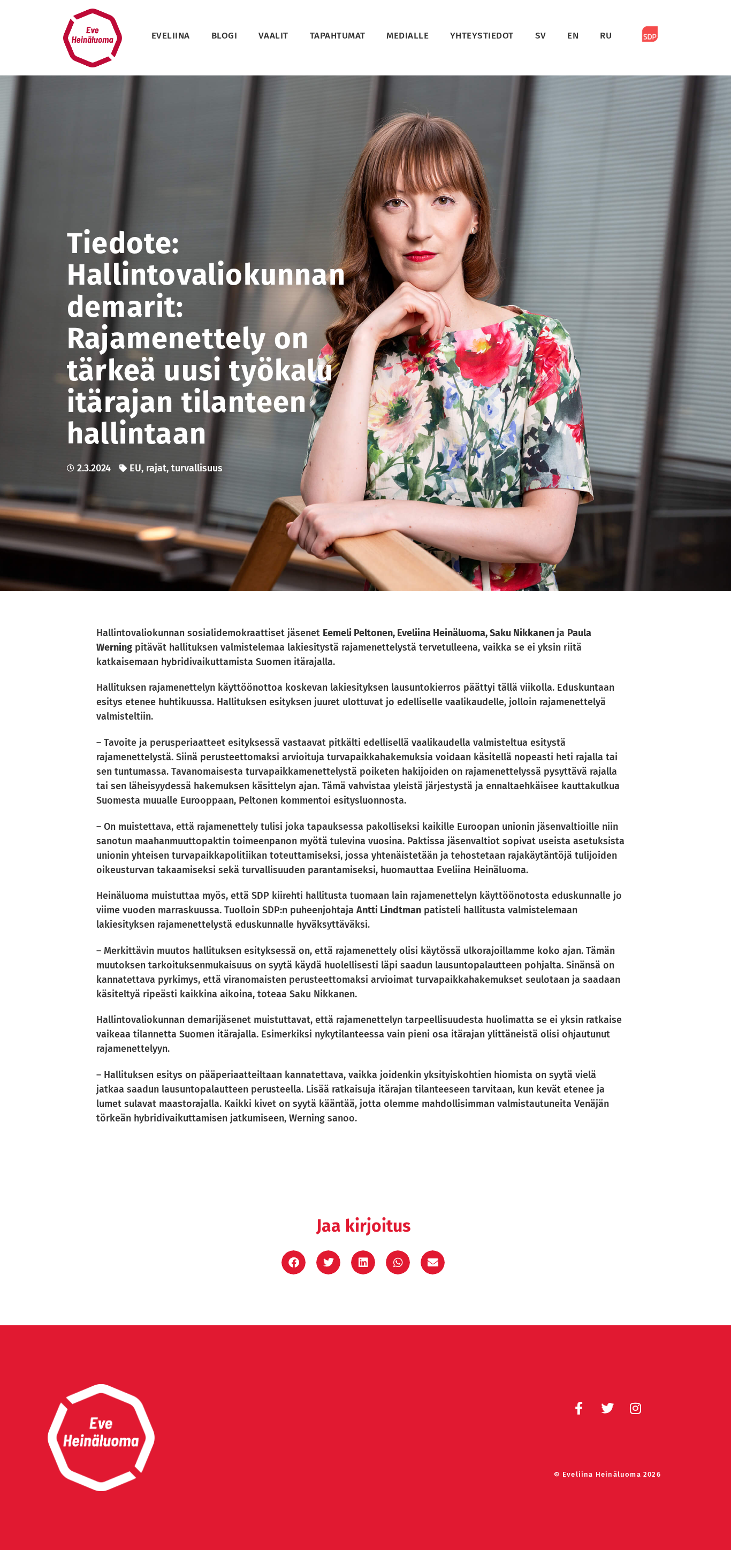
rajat (156, 468)
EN (572, 35)
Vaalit (273, 35)
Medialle (407, 35)
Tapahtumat (338, 35)
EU (135, 468)
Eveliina (170, 35)
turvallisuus (197, 468)
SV (540, 35)
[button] (293, 1262)
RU (606, 35)
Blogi (224, 35)
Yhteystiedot (482, 35)
